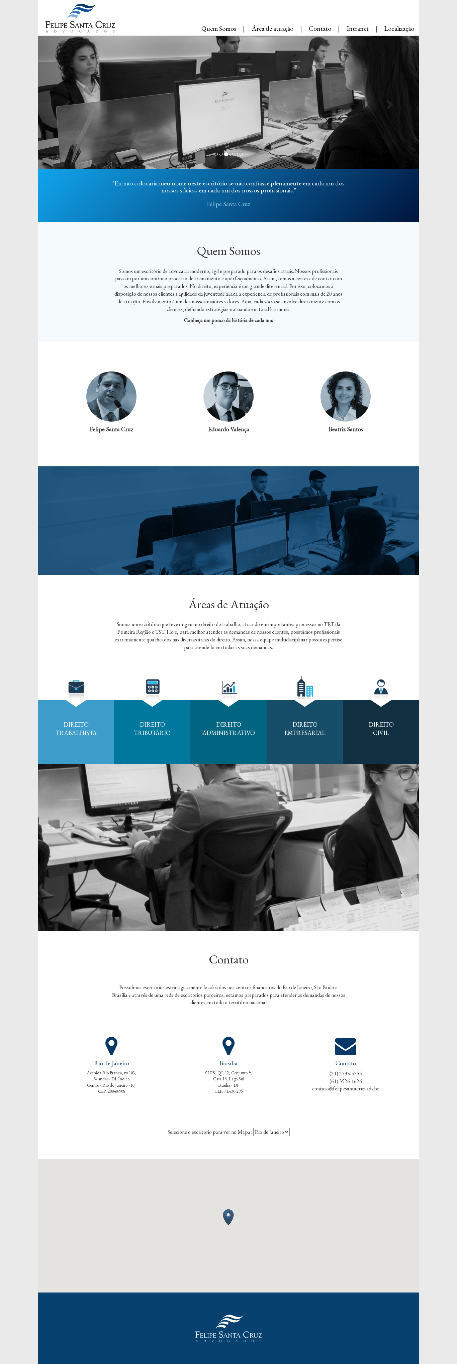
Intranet (358, 28)
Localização (399, 28)
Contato (320, 28)
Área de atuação (272, 28)
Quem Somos (218, 28)
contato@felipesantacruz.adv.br (345, 1088)
